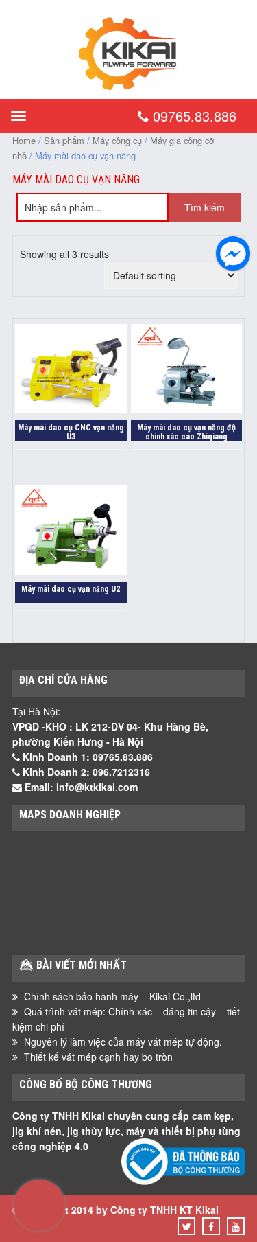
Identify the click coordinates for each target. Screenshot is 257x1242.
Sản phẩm (64, 140)
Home (24, 140)
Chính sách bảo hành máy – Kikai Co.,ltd (112, 996)
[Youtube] (236, 1226)
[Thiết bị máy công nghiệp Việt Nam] (128, 88)
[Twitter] (186, 1226)
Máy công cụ (117, 140)
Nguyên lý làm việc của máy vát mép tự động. (123, 1041)
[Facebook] (211, 1226)
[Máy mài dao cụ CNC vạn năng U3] (71, 370)
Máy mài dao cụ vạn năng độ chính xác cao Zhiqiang (186, 432)
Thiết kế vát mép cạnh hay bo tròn (98, 1056)
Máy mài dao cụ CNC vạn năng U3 (71, 432)
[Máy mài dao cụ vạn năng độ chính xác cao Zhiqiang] (187, 370)
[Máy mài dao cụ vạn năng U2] (71, 531)
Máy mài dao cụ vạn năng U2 (70, 589)
